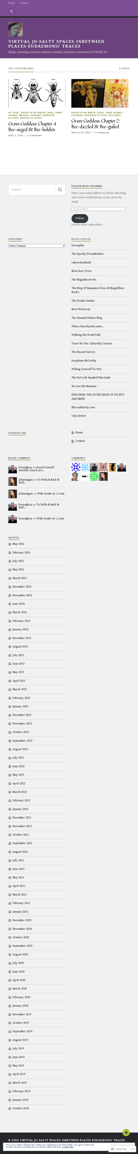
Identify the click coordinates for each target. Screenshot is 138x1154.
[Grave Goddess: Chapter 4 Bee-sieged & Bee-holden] (36, 93)
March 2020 (20, 988)
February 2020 (21, 997)
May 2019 (18, 1065)
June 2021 (19, 869)
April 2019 (19, 1074)
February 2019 (21, 1091)
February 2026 (21, 552)
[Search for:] (36, 189)
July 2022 (18, 757)
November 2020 (22, 929)
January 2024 (20, 629)
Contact (24, 3)
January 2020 (20, 1006)
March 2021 (20, 894)
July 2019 (18, 1048)
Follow (80, 218)
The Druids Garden (83, 301)
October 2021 (21, 835)
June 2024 (19, 604)
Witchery (114, 115)
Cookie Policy (68, 1147)
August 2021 (20, 852)
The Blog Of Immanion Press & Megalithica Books (98, 290)
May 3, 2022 (15, 135)
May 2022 (18, 775)
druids (23, 115)
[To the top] (126, 1132)
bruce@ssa (25, 467)
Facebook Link (17, 433)
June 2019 (19, 1057)
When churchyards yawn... (88, 326)
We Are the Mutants (84, 386)
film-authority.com (83, 407)
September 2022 (22, 741)
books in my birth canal (37, 112)
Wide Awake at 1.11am (50, 493)
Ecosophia (78, 245)
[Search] (11, 11)
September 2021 (22, 843)
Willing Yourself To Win (86, 369)
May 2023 (18, 672)
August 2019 (20, 1040)
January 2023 (20, 706)
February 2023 (21, 698)
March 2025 (20, 578)
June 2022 (19, 766)
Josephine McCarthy (84, 360)
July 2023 (18, 655)
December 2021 (22, 817)
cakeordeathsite (81, 262)
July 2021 (18, 860)
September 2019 (22, 1031)
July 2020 (18, 963)
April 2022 (19, 783)
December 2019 (22, 1014)
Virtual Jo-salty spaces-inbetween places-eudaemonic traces (56, 44)
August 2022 (20, 749)
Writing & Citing (31, 118)
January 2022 (20, 809)
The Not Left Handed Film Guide (91, 377)
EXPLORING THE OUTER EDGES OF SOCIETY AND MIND (98, 396)
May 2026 (18, 544)
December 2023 (22, 638)
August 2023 (20, 646)
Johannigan (26, 479)
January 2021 (20, 912)
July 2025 (18, 561)
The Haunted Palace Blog (87, 318)
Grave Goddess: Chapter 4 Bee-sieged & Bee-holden (32, 127)
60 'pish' (13, 112)
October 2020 (21, 937)
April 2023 (19, 681)
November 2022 (22, 723)
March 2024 (20, 612)
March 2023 (20, 689)
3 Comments (101, 132)
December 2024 (22, 586)
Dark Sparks (114, 112)
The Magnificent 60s (84, 279)
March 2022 (20, 792)
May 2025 (18, 569)
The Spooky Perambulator (88, 254)
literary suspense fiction (89, 115)
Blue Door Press (82, 271)
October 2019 (21, 1023)
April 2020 (19, 980)
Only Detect (79, 416)
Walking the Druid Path (86, 335)
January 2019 (20, 1100)
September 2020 (22, 946)
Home (11, 3)
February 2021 (21, 903)
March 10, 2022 (81, 132)
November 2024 (22, 595)
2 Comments (34, 135)
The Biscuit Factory (83, 352)
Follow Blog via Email (87, 186)
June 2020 (19, 971)
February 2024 (21, 621)
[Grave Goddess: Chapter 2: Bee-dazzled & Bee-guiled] (99, 93)
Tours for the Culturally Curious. (92, 343)
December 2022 (22, 715)
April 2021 (19, 886)
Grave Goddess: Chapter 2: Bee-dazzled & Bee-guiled (95, 124)
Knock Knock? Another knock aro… (36, 469)
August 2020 (20, 954)
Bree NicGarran (81, 309)
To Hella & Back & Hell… (39, 481)
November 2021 (22, 826)
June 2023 (19, 663)
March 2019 (20, 1083)
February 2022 (21, 800)
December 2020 (22, 920)
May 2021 (18, 877)
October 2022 (21, 732)
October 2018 (21, 1108)
